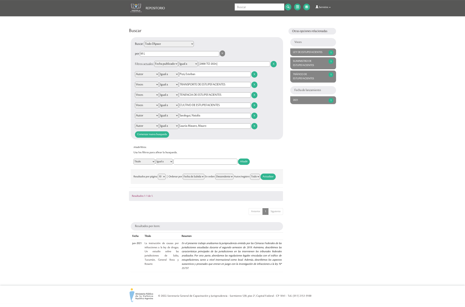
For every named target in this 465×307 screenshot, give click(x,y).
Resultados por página (145, 176)
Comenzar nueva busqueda (152, 134)
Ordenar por (175, 176)
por (137, 53)
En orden (210, 176)
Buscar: (139, 44)
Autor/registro (242, 176)
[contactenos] (306, 7)
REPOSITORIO (155, 8)
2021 (295, 100)
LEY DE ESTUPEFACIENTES (307, 52)
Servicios (323, 7)
